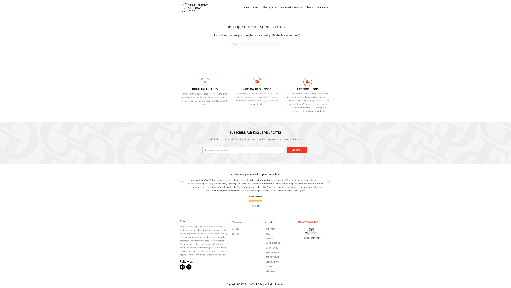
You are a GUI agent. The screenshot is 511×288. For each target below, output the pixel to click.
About (256, 7)
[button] (253, 206)
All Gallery (236, 229)
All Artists (270, 271)
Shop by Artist (270, 7)
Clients (309, 7)
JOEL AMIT (271, 229)
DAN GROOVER (273, 257)
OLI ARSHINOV (272, 261)
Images (235, 233)
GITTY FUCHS (272, 247)
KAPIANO (270, 238)
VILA (268, 233)
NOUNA (269, 266)
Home (246, 7)
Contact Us (322, 7)
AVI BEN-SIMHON (273, 243)
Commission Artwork (291, 7)
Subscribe (297, 149)
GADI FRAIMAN (272, 252)
